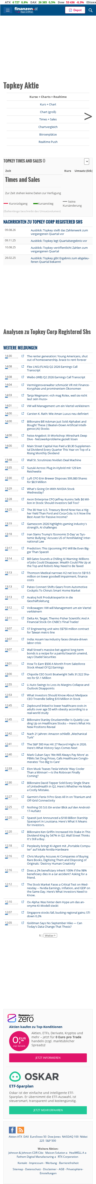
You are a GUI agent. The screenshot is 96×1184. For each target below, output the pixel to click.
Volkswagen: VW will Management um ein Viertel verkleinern (59, 609)
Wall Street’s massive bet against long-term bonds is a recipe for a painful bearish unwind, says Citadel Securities (57, 653)
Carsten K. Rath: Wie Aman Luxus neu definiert (58, 414)
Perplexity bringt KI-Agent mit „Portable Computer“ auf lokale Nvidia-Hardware (59, 847)
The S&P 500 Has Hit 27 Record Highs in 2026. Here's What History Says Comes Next (57, 746)
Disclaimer (49, 1169)
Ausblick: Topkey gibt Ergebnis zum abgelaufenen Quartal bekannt (60, 260)
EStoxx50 (80, 2)
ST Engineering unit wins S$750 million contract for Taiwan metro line (58, 630)
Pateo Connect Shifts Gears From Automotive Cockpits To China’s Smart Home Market (57, 588)
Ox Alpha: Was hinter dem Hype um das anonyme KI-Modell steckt (56, 904)
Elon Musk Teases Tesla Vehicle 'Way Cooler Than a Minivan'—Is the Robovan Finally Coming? (55, 772)
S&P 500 (51, 1141)
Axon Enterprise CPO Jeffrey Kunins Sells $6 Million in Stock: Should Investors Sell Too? (58, 501)
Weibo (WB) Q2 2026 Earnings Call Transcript (56, 377)
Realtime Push (48, 142)
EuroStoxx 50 (38, 1137)
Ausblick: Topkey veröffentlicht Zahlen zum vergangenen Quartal (59, 249)
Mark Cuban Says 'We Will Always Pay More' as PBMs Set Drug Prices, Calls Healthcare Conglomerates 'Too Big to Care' (58, 758)
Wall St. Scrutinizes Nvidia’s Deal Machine (54, 460)
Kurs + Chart (48, 104)
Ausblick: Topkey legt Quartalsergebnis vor (59, 241)
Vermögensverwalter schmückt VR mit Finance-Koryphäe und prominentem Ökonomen (58, 387)
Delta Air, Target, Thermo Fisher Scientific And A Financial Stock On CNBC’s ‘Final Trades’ (58, 620)
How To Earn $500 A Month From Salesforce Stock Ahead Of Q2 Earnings (56, 665)
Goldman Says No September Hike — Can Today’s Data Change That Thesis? (54, 925)
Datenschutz (33, 1169)
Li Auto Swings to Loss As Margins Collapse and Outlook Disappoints (58, 686)
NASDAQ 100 (70, 1137)
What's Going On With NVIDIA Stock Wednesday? (51, 490)
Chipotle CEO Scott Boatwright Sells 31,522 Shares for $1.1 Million (58, 676)
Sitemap (18, 1169)
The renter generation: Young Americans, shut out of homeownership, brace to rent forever (57, 358)
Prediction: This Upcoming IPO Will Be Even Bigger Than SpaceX (58, 550)
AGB (61, 1169)
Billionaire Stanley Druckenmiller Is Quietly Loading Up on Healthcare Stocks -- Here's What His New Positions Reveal (58, 723)
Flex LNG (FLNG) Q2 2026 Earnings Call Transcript (52, 368)
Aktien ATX (15, 1137)
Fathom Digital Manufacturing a (37, 1157)
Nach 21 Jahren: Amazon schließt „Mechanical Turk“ (57, 735)
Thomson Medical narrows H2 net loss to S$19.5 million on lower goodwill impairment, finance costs (58, 576)
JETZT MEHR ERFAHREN (48, 1110)
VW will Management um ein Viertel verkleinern (58, 406)
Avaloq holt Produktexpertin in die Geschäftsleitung (50, 599)
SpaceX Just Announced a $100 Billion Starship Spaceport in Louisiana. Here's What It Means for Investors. (57, 821)
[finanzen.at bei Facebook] (12, 1130)
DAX (21, 2)
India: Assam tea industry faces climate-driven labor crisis (57, 641)
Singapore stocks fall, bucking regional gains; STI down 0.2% (58, 914)
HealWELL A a (77, 1153)
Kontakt (22, 1163)
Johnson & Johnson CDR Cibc (26, 1153)
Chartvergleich (48, 127)
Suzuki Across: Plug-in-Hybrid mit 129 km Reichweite (54, 469)
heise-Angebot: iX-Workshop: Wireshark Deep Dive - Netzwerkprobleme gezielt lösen (57, 437)
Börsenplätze (48, 134)
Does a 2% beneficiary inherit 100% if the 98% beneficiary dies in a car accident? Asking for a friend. (57, 874)
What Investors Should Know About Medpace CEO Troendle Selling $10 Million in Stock (57, 697)
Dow (49, 2)
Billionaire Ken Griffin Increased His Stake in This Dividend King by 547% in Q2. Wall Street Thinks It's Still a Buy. (58, 835)
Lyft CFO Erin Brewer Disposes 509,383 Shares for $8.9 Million (57, 480)
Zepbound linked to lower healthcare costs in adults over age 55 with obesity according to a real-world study (57, 709)
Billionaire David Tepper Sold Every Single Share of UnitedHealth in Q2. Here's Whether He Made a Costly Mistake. (59, 786)
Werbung (51, 1163)
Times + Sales (48, 119)
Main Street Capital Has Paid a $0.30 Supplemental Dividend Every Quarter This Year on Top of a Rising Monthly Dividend (59, 449)
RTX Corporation (68, 1157)
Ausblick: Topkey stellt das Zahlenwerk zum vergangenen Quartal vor (59, 232)
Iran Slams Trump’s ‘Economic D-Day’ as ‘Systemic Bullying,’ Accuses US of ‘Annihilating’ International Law (59, 537)
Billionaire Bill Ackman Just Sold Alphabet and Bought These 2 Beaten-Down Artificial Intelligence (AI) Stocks (57, 425)
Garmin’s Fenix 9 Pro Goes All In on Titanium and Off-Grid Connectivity (59, 798)
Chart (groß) (48, 112)
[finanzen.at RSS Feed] (20, 1130)
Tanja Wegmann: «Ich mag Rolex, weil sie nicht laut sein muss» (57, 397)
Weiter (49, 935)
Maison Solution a (56, 1153)
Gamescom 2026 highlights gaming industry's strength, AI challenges (57, 525)
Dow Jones (54, 1137)
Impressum (36, 1163)
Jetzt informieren (48, 1058)
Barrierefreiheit (69, 1163)
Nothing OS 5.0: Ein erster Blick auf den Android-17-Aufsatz (58, 809)
